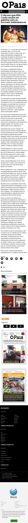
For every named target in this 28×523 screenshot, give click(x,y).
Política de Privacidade (6, 457)
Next (24, 284)
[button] (1, 11)
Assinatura (3, 453)
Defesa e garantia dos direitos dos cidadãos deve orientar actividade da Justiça (12, 311)
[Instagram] (21, 326)
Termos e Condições (5, 459)
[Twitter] (13, 326)
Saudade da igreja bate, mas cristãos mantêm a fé (12, 292)
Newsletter (3, 451)
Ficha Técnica (4, 455)
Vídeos (2, 461)
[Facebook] (7, 326)
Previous (3, 284)
